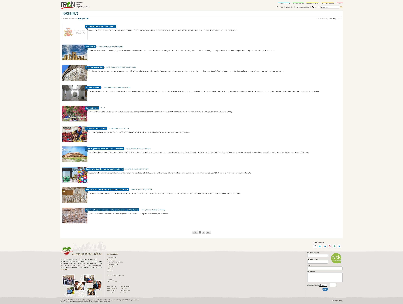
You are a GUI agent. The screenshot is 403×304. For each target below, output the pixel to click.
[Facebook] (315, 246)
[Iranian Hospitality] (81, 254)
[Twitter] (320, 246)
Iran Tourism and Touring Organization (84, 300)
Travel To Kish (124, 288)
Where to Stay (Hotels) (115, 262)
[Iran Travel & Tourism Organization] (75, 5)
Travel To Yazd (111, 293)
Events (109, 268)
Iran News (110, 271)
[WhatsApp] (334, 246)
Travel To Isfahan (112, 288)
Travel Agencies (112, 264)
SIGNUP (290, 7)
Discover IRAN (111, 257)
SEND (325, 289)
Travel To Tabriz (111, 290)
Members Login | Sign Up (115, 275)
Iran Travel (106, 300)
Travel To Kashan (125, 293)
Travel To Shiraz (111, 286)
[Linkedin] (325, 246)
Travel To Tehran (125, 286)
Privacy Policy (337, 301)
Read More (64, 269)
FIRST (195, 232)
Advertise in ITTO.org (114, 282)
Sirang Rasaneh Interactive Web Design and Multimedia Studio (92, 301)
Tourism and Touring (115, 300)
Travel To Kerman (125, 290)
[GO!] (341, 7)
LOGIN (281, 7)
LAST (208, 232)
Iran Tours (110, 266)
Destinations (111, 260)
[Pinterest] (329, 246)
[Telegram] (339, 246)
